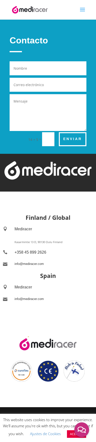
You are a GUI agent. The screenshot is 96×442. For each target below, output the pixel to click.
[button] (81, 429)
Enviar (72, 139)
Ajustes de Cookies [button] (45, 433)
